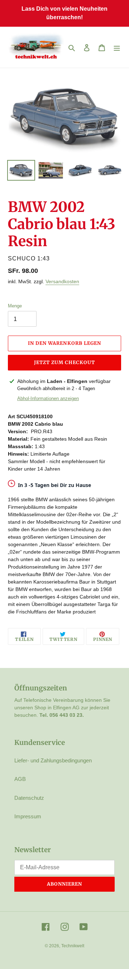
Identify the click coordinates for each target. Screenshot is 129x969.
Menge (15, 306)
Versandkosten (62, 281)
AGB (20, 779)
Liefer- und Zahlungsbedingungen (53, 760)
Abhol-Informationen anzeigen (48, 398)
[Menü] (116, 47)
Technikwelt (72, 945)
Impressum (27, 816)
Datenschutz (29, 798)
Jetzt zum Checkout (64, 362)
